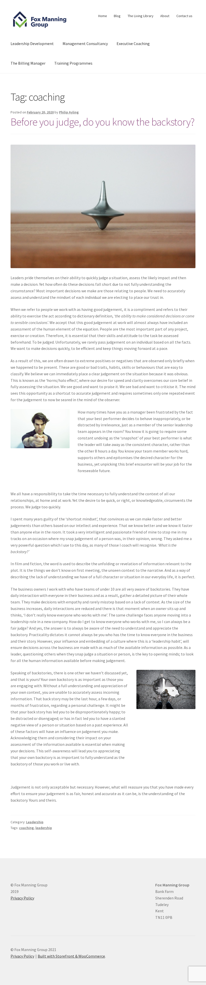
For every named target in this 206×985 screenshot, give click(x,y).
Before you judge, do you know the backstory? (102, 121)
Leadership (34, 822)
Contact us (184, 16)
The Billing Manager (28, 63)
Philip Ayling (69, 112)
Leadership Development (32, 43)
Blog (117, 16)
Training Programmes (73, 63)
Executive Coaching (133, 43)
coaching (26, 828)
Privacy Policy (22, 897)
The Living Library (140, 16)
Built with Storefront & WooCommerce (71, 956)
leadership (43, 828)
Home (102, 16)
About (164, 16)
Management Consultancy (85, 43)
